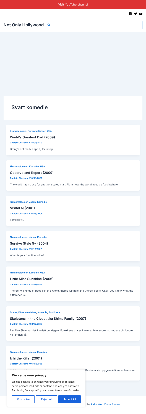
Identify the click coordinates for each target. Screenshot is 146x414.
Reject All (46, 399)
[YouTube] (140, 13)
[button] (49, 25)
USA (49, 131)
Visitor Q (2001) (22, 208)
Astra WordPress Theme (105, 404)
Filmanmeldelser (37, 131)
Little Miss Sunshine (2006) (32, 279)
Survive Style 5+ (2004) (29, 243)
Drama (13, 312)
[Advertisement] (73, 59)
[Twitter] (135, 13)
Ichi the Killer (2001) (26, 358)
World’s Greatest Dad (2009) (32, 137)
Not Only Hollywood (24, 24)
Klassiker (42, 352)
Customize (23, 399)
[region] (46, 388)
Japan (32, 202)
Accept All (70, 399)
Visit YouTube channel (73, 4)
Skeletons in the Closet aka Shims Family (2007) (48, 318)
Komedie (34, 166)
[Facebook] (130, 13)
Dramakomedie (18, 131)
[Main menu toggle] (138, 25)
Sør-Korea (54, 312)
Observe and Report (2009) (32, 173)
